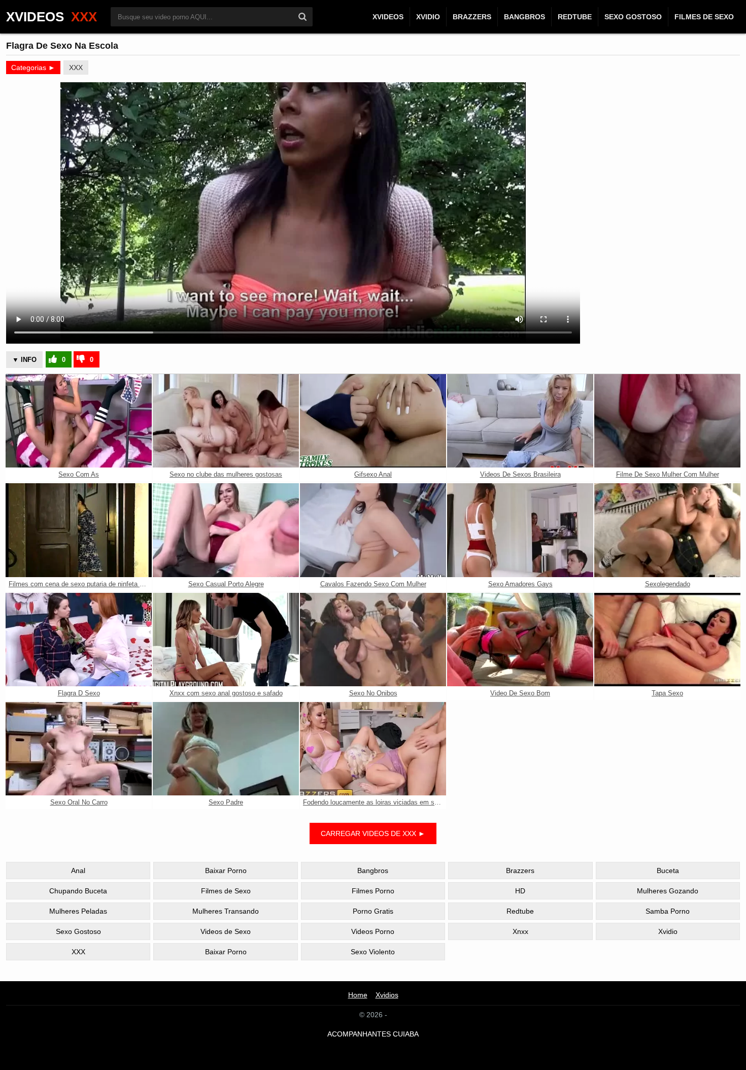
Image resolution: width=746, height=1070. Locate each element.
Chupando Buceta (78, 891)
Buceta (668, 870)
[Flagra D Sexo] (79, 639)
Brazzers (472, 17)
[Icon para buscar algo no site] (302, 17)
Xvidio (428, 17)
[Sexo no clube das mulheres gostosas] (226, 420)
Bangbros (524, 17)
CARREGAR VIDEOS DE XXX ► (373, 833)
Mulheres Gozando (667, 891)
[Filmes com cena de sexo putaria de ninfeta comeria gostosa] (79, 530)
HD (520, 891)
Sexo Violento (373, 952)
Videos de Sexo (225, 931)
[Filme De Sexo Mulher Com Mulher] (667, 420)
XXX (76, 67)
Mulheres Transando (225, 911)
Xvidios (387, 995)
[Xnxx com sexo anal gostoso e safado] (226, 639)
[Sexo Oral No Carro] (79, 748)
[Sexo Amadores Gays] (520, 530)
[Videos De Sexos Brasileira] (520, 420)
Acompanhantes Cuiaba (373, 1034)
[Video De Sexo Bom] (520, 639)
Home (357, 995)
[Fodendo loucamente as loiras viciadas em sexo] (373, 748)
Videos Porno (372, 931)
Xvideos (387, 17)
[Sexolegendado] (667, 530)
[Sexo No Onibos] (373, 639)
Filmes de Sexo (704, 17)
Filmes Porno (373, 891)
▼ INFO (24, 359)
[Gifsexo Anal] (373, 420)
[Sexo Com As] (79, 420)
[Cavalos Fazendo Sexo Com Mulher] (373, 530)
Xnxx (520, 931)
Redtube (575, 17)
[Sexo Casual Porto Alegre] (226, 530)
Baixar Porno (226, 870)
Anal (78, 870)
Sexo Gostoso (633, 17)
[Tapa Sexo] (667, 639)
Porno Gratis (373, 911)
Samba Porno (668, 911)
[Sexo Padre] (226, 748)
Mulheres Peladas (78, 911)
